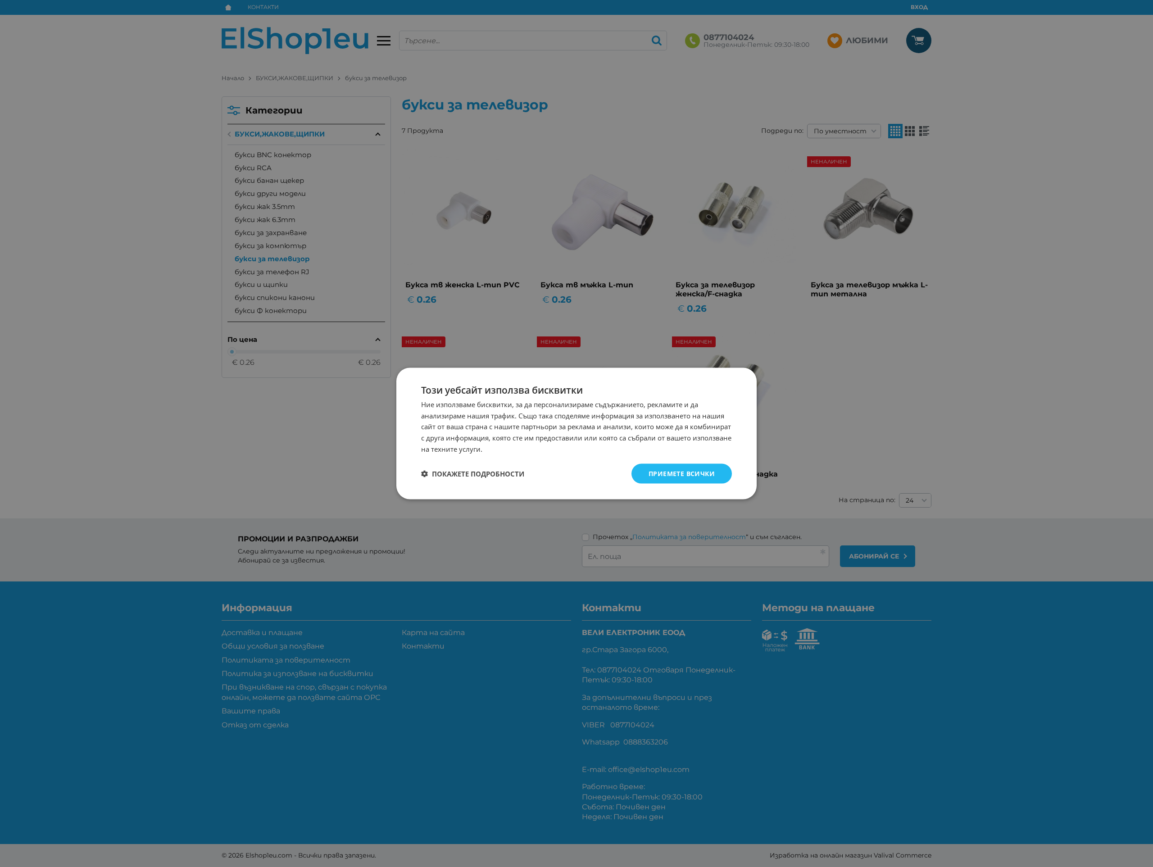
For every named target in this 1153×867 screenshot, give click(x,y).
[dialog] (576, 433)
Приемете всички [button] (682, 473)
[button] (472, 474)
